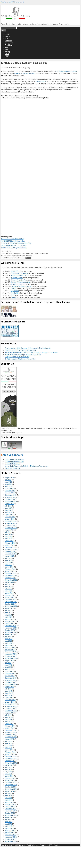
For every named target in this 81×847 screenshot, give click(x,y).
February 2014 (10, 804)
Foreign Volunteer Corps (20, 282)
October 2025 (10, 499)
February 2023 (10, 569)
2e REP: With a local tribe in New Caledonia (16, 256)
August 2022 (9, 582)
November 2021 (11, 602)
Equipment (9, 43)
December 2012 (10, 835)
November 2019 (11, 654)
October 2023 (10, 552)
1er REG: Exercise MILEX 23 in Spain (14, 245)
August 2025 (9, 504)
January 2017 (9, 728)
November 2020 (11, 628)
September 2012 (11, 841)
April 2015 (8, 774)
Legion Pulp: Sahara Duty (14, 462)
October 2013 (10, 813)
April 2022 (8, 591)
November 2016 (11, 732)
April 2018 (8, 695)
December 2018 (10, 678)
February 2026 (10, 491)
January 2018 (9, 702)
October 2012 (10, 839)
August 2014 (9, 791)
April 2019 (8, 669)
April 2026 (8, 486)
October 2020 (10, 630)
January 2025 (9, 519)
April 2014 (8, 800)
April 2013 (8, 826)
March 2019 (9, 671)
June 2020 (8, 639)
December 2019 (10, 652)
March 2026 (9, 488)
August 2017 (9, 713)
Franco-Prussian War (19, 280)
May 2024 (8, 536)
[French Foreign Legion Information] (15, 19)
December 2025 (10, 495)
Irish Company (16, 284)
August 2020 (9, 634)
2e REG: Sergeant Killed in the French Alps (20, 359)
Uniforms (8, 41)
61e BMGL (14, 293)
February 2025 (10, 517)
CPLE (12, 295)
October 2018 (10, 682)
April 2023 (8, 565)
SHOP (7, 56)
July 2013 (8, 819)
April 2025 (8, 512)
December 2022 (10, 573)
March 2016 (9, 750)
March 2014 (9, 802)
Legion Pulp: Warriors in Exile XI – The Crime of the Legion (26, 466)
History (7, 51)
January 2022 (9, 597)
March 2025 (9, 515)
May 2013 (8, 824)
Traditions (8, 45)
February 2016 (10, 752)
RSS (50, 845)
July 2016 (8, 741)
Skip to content (6, 2)
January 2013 (9, 833)
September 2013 (11, 815)
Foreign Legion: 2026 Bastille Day (17, 357)
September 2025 (11, 501)
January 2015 (9, 780)
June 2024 (8, 534)
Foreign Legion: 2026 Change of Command (20, 350)
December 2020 (10, 626)
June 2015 (8, 769)
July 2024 (8, 532)
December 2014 (10, 782)
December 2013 (10, 809)
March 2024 (9, 541)
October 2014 (10, 787)
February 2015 (10, 778)
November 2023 (11, 549)
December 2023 (10, 547)
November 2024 (11, 523)
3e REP (13, 297)
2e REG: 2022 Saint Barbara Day (12, 239)
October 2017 (10, 708)
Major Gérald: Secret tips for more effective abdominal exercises (24, 253)
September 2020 (11, 632)
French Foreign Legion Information (34, 845)
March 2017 (9, 724)
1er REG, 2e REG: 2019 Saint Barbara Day (16, 243)
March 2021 (9, 619)
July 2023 (8, 558)
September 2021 (11, 606)
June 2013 (8, 822)
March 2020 (9, 645)
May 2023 (8, 562)
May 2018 (8, 693)
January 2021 (9, 623)
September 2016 (11, 737)
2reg (28, 67)
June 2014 (8, 796)
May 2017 (8, 719)
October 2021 (10, 604)
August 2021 (9, 608)
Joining (7, 36)
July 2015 (8, 767)
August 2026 (9, 478)
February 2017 (10, 726)
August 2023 (9, 556)
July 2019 (8, 663)
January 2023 (9, 571)
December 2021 (10, 599)
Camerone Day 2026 (12, 468)
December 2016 (10, 730)
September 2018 (11, 684)
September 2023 (11, 554)
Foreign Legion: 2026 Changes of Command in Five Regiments (27, 348)
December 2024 (10, 521)
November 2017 (11, 706)
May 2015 (8, 772)
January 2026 (9, 493)
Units (7, 38)
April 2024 (8, 539)
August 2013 (9, 817)
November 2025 (11, 497)
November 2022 (11, 576)
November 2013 (11, 811)
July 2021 (8, 610)
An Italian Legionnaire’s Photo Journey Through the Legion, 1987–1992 (31, 352)
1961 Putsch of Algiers (19, 273)
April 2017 (8, 721)
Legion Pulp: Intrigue (12, 464)
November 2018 (11, 680)
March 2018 (9, 698)
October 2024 (10, 525)
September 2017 (11, 711)
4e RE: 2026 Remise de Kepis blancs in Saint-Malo (23, 354)
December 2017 (10, 704)
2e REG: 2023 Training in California (13, 247)
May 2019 (8, 667)
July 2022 (8, 584)
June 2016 (8, 743)
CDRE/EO (14, 271)
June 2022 (8, 586)
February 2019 (10, 674)
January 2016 (9, 754)
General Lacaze (17, 278)
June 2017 (8, 717)
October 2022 (10, 578)
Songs (7, 47)
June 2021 (8, 613)
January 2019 (9, 676)
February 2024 (10, 543)
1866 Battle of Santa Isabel (21, 286)
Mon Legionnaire (13, 454)
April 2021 (8, 617)
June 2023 (8, 560)
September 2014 (11, 789)
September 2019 (11, 658)
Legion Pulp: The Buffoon (14, 459)
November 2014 (11, 785)
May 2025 (8, 510)
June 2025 (8, 508)
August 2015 (9, 765)
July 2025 (8, 506)
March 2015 (9, 776)
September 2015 (11, 763)
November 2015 (11, 758)
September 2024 (11, 528)
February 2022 (10, 595)
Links (7, 54)
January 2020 (9, 650)
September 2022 (11, 580)
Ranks (7, 49)
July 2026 (8, 480)
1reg (24, 67)
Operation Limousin (18, 275)
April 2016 (8, 748)
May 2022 (8, 589)
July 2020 (8, 637)
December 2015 (10, 756)
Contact (56, 845)
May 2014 (8, 798)
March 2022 (9, 593)
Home (7, 34)
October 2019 (10, 656)
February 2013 (10, 830)
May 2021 (8, 615)
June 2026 (8, 482)
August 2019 (9, 660)
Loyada (13, 289)
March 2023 (9, 567)
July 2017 (8, 715)
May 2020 (8, 641)
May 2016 (8, 745)
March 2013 (9, 828)
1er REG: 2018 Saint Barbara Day (13, 241)
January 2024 (9, 545)
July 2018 (8, 689)
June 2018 (8, 691)
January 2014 (9, 806)
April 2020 (8, 643)
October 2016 (10, 735)
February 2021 (10, 621)
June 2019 (8, 665)
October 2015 (10, 761)
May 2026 (8, 484)
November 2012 (11, 837)
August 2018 (9, 687)
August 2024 (9, 530)
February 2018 (10, 700)
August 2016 (9, 739)
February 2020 (10, 647)
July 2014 (8, 793)
